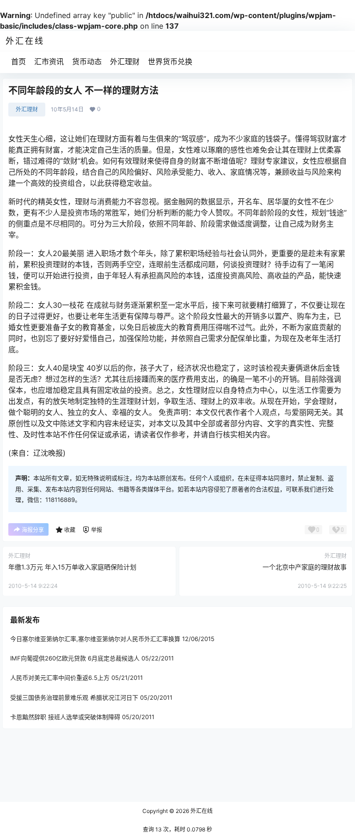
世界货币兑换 (170, 61)
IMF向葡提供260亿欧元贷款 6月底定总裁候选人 (75, 658)
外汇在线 (201, 810)
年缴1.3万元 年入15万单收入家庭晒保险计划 (72, 567)
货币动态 (87, 61)
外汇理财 (125, 61)
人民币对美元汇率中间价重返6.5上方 (60, 677)
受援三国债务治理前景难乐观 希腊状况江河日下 (74, 697)
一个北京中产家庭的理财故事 (305, 567)
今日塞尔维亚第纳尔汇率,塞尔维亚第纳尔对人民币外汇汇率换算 (95, 638)
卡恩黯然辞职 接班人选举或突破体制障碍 (65, 717)
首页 (18, 61)
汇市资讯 (49, 61)
